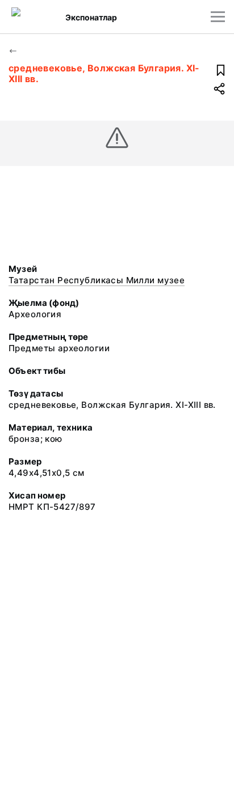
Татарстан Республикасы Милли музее (97, 280)
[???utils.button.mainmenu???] (218, 17)
